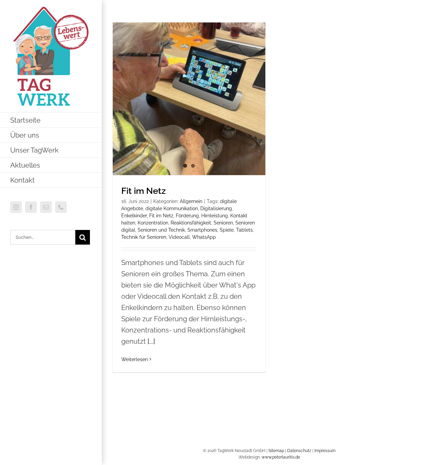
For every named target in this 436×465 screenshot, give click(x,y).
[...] (151, 341)
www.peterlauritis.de (281, 457)
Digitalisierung (216, 208)
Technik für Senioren (143, 237)
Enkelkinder (134, 215)
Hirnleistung (214, 215)
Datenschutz (299, 450)
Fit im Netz (143, 191)
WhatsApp (204, 237)
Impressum (325, 450)
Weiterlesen (134, 359)
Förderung (187, 215)
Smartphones (202, 230)
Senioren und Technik (161, 230)
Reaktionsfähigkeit (191, 223)
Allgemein (191, 201)
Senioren (223, 223)
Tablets (244, 230)
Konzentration (153, 223)
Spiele (227, 230)
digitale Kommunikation (171, 208)
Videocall (179, 237)
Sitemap (276, 450)
